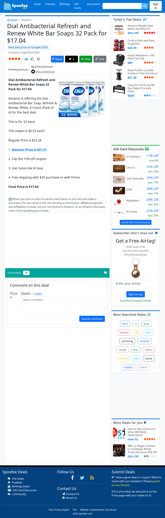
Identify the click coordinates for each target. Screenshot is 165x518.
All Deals (12, 20)
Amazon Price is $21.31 (29, 149)
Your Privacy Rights (59, 509)
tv (136, 323)
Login (38, 293)
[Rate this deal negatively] (38, 59)
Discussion (93, 4)
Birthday (65, 4)
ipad (146, 323)
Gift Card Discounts (129, 149)
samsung (127, 341)
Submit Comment (92, 319)
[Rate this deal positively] (32, 59)
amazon (145, 341)
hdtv (148, 332)
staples (128, 367)
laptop (124, 332)
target (122, 350)
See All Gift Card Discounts (135, 222)
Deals (37, 4)
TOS (75, 509)
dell (137, 332)
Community (18, 494)
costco (143, 367)
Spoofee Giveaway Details (135, 300)
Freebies (50, 4)
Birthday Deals (20, 486)
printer (123, 358)
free (135, 350)
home (148, 358)
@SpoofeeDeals (45, 71)
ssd (136, 358)
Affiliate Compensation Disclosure (98, 509)
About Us (71, 498)
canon (148, 350)
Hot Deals (17, 478)
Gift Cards (77, 6)
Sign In (155, 6)
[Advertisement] (57, 243)
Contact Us (72, 494)
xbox (125, 323)
